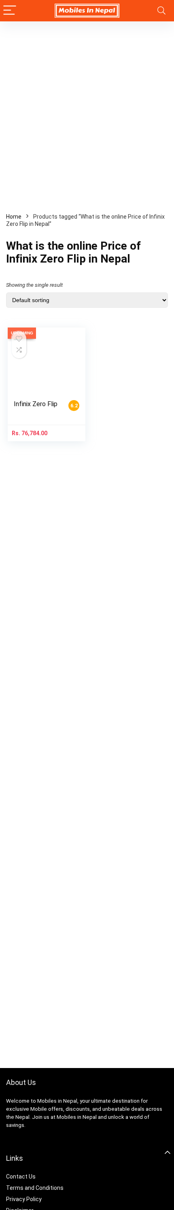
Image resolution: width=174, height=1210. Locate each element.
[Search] (161, 10)
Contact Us (21, 1176)
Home (13, 216)
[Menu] (9, 10)
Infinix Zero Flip (35, 404)
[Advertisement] (87, 112)
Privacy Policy (24, 1199)
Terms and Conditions (35, 1188)
